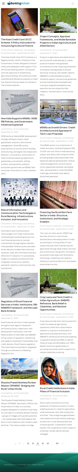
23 (33, 443)
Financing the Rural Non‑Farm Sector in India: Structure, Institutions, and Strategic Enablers (56, 217)
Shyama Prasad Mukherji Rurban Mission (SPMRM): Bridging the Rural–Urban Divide (18, 385)
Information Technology (11, 223)
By (8, 53)
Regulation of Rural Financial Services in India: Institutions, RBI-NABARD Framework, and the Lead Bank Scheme (19, 306)
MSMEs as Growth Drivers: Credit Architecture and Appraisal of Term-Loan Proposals (57, 130)
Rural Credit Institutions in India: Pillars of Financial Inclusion (57, 390)
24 (38, 443)
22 (28, 443)
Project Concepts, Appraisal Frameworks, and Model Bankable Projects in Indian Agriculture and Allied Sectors (58, 41)
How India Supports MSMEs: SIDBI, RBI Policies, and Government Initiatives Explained (19, 121)
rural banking (29, 50)
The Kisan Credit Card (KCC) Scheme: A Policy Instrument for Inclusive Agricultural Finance (18, 42)
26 (48, 443)
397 (57, 443)
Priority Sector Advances (12, 50)
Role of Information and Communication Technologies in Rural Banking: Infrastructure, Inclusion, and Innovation (18, 214)
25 (43, 443)
